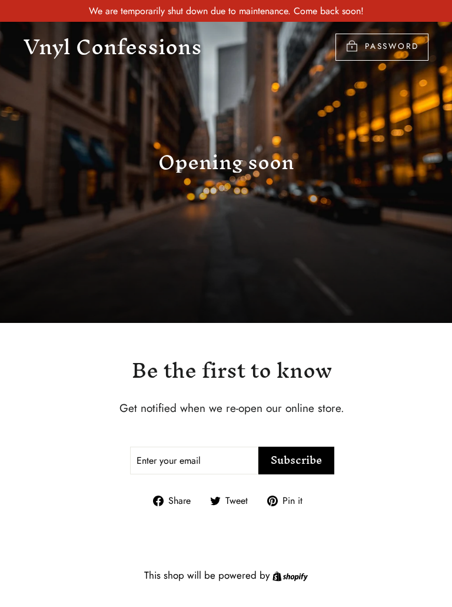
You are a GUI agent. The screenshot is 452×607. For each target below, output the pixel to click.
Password (392, 46)
